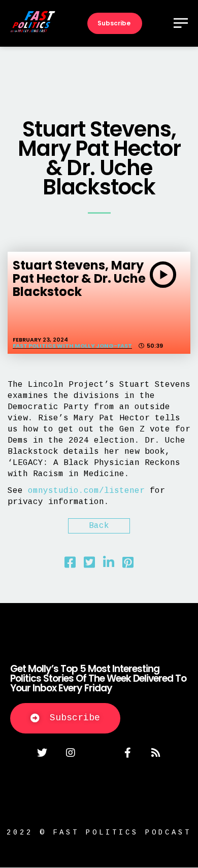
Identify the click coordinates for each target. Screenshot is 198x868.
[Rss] (156, 753)
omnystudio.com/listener (86, 490)
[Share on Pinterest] (128, 565)
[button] (65, 718)
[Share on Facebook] (70, 565)
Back (99, 525)
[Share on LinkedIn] (108, 565)
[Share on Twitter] (89, 565)
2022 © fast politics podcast (99, 832)
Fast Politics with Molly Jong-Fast (72, 346)
